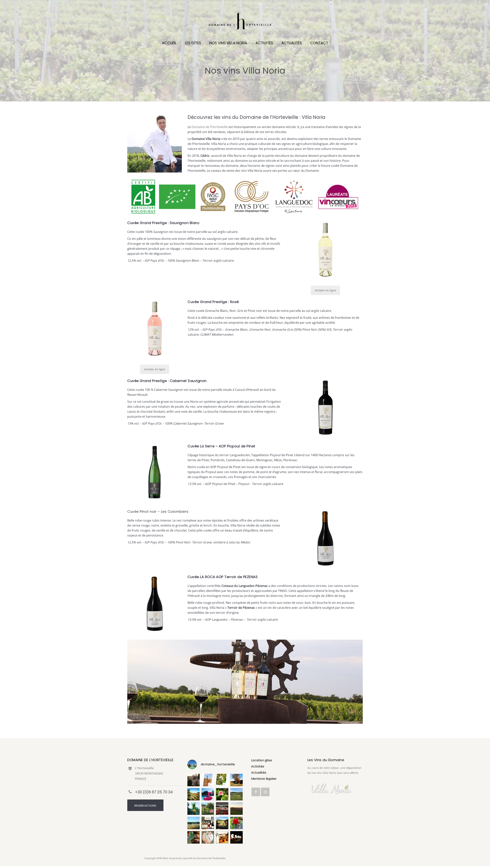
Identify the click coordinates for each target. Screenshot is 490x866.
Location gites (261, 760)
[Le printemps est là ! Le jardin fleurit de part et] (236, 823)
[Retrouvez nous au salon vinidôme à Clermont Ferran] (222, 808)
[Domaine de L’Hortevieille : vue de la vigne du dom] (236, 794)
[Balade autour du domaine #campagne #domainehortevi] (236, 808)
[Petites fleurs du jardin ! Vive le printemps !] (208, 808)
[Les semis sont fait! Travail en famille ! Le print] (222, 837)
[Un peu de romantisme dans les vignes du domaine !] (193, 808)
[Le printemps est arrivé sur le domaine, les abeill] (222, 780)
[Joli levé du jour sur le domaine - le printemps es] (193, 780)
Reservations (145, 806)
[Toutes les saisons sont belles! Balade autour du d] (193, 794)
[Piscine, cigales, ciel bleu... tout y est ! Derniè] (208, 794)
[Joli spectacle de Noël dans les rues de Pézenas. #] (236, 837)
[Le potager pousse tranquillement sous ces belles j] (222, 823)
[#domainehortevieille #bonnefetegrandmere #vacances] (208, 837)
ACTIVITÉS (264, 43)
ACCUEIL (169, 43)
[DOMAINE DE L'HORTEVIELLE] (244, 23)
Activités (257, 766)
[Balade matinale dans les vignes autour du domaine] (208, 780)
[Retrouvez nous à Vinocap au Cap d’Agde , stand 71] (208, 823)
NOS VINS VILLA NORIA (228, 43)
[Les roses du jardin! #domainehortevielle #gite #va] (222, 794)
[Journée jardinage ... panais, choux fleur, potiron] (193, 837)
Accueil (233, 79)
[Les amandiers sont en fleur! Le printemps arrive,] (236, 780)
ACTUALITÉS (291, 43)
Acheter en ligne (325, 290)
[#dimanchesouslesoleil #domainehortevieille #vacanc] (193, 823)
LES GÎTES (193, 43)
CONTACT (319, 43)
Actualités (258, 772)
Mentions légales (263, 778)
